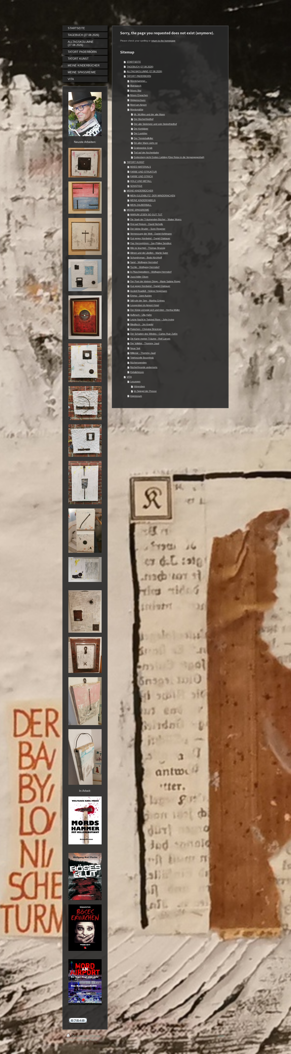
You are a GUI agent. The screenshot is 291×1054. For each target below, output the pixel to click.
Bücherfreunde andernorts (143, 367)
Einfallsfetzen (137, 372)
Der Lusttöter (140, 133)
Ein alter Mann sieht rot (145, 143)
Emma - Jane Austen (141, 295)
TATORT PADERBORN (139, 76)
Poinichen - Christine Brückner (146, 329)
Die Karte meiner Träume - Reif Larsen (150, 338)
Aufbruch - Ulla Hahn (141, 315)
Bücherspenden (138, 362)
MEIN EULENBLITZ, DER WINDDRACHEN (152, 195)
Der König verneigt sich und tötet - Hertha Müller (155, 310)
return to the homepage (163, 40)
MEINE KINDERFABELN (143, 200)
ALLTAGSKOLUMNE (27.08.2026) (144, 71)
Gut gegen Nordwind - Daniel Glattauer (150, 238)
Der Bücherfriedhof (143, 119)
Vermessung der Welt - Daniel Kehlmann (151, 233)
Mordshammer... (138, 81)
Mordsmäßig (136, 109)
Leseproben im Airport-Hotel (144, 305)
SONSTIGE (136, 186)
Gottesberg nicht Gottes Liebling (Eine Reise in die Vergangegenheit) (169, 157)
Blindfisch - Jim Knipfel (141, 324)
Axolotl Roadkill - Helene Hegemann (148, 291)
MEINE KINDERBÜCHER (140, 190)
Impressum (136, 396)
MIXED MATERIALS (140, 167)
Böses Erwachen (139, 95)
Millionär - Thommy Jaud (143, 353)
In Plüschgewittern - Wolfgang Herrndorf (150, 272)
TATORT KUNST (135, 162)
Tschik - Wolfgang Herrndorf (144, 267)
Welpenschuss (138, 100)
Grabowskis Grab (143, 148)
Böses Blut (135, 90)
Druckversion (79, 1035)
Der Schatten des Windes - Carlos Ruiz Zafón (153, 334)
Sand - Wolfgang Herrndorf (144, 262)
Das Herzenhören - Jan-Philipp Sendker (150, 243)
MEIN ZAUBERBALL (140, 205)
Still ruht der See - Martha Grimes (147, 300)
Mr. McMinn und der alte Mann (149, 114)
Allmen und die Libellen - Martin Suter (149, 253)
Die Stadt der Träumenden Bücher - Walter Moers (156, 219)
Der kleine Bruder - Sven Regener (147, 229)
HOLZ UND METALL (141, 181)
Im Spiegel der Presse (145, 391)
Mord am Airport (138, 105)
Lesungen (135, 381)
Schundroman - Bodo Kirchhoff (146, 257)
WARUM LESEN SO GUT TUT (146, 214)
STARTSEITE (134, 61)
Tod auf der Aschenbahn (146, 152)
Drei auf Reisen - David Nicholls (146, 224)
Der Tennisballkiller (143, 138)
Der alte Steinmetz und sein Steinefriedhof (155, 124)
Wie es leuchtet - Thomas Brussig (147, 248)
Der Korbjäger (141, 128)
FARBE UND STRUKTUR (143, 171)
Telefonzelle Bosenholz (142, 357)
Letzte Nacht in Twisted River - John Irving (152, 319)
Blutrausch (135, 85)
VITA (129, 377)
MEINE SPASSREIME (138, 210)
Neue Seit (135, 348)
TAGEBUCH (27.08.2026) (140, 66)
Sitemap (95, 1035)
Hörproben (139, 386)
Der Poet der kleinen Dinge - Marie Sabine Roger (155, 281)
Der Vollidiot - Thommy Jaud (144, 343)
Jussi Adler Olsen (139, 276)
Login (221, 1035)
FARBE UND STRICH (141, 176)
